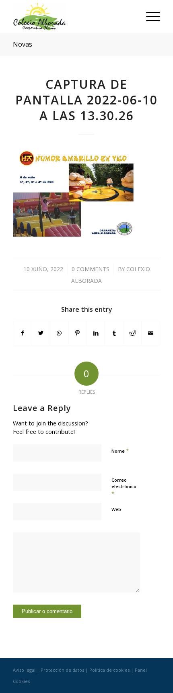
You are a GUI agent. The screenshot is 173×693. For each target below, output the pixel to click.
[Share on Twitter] (41, 333)
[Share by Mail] (150, 333)
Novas (22, 44)
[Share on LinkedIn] (96, 333)
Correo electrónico (123, 487)
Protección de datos (62, 670)
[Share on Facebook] (22, 333)
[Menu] (149, 16)
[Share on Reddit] (132, 333)
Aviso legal (24, 670)
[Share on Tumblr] (114, 333)
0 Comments (90, 269)
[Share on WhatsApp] (59, 333)
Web (116, 509)
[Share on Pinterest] (77, 333)
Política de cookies (109, 670)
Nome (120, 450)
